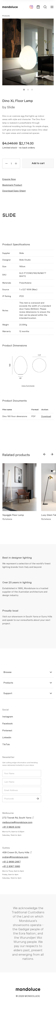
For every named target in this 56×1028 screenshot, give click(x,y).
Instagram (7, 716)
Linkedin (6, 737)
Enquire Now (9, 179)
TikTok (6, 744)
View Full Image (28, 386)
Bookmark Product (12, 185)
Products (6, 16)
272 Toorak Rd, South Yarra (17, 817)
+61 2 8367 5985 (11, 866)
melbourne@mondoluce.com (17, 822)
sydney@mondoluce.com (15, 857)
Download (46, 416)
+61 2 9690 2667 (11, 861)
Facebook (7, 723)
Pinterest (7, 730)
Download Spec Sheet (14, 190)
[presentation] (44, 454)
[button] (24, 89)
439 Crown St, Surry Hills (16, 852)
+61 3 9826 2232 (11, 827)
